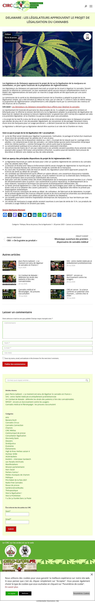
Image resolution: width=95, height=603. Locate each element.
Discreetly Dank (12, 438)
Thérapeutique (12, 490)
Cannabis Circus (12, 423)
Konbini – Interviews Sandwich (18, 459)
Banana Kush (11, 420)
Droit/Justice (11, 444)
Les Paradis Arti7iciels (15, 462)
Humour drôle (11, 454)
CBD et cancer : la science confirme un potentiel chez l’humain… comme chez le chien (78, 293)
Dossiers (9, 441)
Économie (10, 446)
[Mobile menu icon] (91, 6)
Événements (11, 449)
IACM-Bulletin (11, 457)
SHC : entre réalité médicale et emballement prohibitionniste (79, 262)
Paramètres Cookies (81, 593)
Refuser (25, 593)
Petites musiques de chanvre (18, 475)
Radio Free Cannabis (14, 483)
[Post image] (9, 266)
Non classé (10, 470)
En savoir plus (11, 587)
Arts (7, 417)
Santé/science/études (14, 488)
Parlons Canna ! (12, 472)
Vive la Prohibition (13, 496)
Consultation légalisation (16, 436)
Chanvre (9, 428)
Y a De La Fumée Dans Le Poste (18, 498)
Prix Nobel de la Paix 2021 (16, 480)
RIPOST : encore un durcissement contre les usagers (77, 277)
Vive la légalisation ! (12, 41)
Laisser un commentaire (74, 224)
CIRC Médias (11, 430)
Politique (8, 34)
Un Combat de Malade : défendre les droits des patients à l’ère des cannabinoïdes (28, 278)
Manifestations (12, 464)
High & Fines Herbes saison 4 (18, 451)
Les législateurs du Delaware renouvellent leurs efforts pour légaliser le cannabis (45, 107)
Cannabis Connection (14, 425)
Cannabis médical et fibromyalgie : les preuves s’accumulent (29, 292)
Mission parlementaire (15, 467)
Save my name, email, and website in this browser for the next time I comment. (32, 358)
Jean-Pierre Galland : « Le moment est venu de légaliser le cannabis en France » (31, 263)
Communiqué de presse (15, 433)
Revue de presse (11, 38)
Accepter (11, 593)
